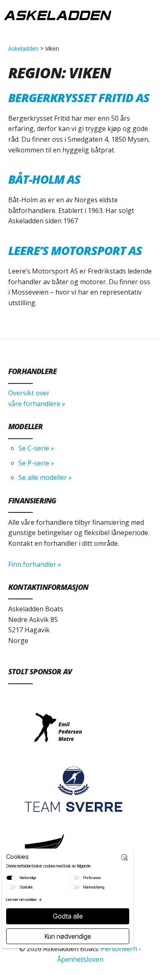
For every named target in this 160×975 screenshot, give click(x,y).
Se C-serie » (36, 448)
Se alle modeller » (45, 477)
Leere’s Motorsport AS (75, 250)
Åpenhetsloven (80, 959)
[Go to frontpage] (58, 17)
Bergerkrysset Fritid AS (78, 97)
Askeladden (23, 48)
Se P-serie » (36, 463)
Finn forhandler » (34, 564)
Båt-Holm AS (44, 179)
